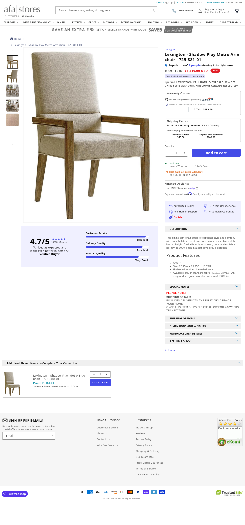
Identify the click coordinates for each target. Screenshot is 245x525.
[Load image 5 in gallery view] (12, 119)
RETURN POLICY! (190, 2)
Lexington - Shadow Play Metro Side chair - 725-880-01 (59, 377)
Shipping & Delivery (148, 451)
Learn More (198, 76)
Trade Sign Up (144, 427)
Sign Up (164, 2)
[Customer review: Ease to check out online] (230, 432)
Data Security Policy (148, 474)
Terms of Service (146, 468)
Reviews (140, 433)
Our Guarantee (145, 456)
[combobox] (106, 10)
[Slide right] (12, 144)
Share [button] (171, 350)
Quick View (51, 392)
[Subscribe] (51, 436)
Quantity (169, 146)
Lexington (170, 49)
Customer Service (107, 427)
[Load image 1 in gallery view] (12, 62)
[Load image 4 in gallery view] (12, 105)
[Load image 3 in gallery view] (12, 90)
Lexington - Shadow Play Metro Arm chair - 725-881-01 (48, 45)
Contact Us (103, 439)
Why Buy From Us (107, 445)
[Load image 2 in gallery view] (12, 76)
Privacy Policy (144, 445)
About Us (102, 433)
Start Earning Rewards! (216, 12)
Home (17, 39)
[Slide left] (12, 51)
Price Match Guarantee (150, 462)
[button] (236, 11)
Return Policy (144, 439)
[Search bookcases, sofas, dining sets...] (153, 10)
